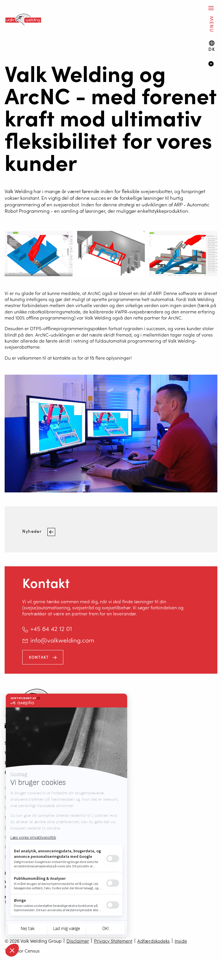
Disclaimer (77, 940)
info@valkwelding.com (62, 640)
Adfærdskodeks (153, 940)
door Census (27, 950)
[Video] (212, 64)
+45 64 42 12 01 (51, 628)
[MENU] (211, 8)
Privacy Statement (113, 940)
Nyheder (32, 531)
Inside (181, 940)
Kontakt (39, 657)
